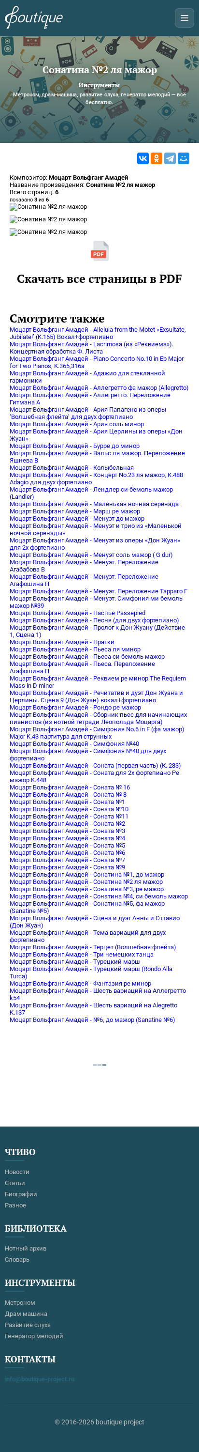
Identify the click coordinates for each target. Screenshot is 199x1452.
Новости (17, 1171)
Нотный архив (25, 1248)
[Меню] (184, 18)
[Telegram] (170, 158)
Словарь (17, 1259)
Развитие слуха (28, 1324)
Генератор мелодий (34, 1336)
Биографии (21, 1194)
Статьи (15, 1183)
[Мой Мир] (183, 158)
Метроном (20, 1302)
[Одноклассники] (156, 158)
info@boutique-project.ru (39, 1379)
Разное (15, 1205)
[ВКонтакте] (143, 158)
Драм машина (26, 1313)
